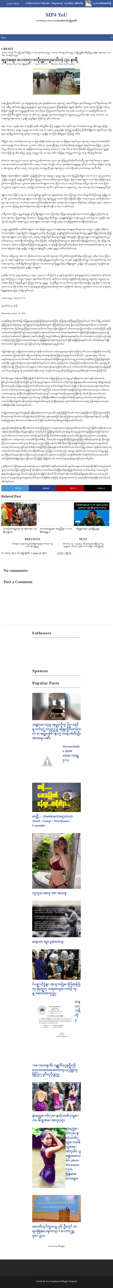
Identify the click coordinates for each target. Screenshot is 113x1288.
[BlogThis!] (61, 553)
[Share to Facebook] (66, 553)
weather (72, 64)
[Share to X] (64, 553)
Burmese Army (57, 64)
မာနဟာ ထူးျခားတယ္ (48, 941)
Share (46, 488)
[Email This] (58, 553)
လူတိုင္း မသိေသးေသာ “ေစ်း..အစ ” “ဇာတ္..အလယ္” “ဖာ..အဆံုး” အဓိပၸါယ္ (36, 3)
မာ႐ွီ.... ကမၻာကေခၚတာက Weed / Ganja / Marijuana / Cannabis (52, 820)
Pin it (73, 488)
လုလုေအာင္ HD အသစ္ (49, 893)
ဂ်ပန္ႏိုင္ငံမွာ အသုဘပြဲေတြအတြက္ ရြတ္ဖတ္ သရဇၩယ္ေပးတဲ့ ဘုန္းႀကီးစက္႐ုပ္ (56, 988)
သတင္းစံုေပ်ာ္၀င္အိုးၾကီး (18, 64)
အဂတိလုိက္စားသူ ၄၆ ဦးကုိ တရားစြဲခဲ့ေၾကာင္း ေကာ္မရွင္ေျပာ (54, 1231)
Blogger (61, 1246)
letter (66, 64)
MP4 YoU (56, 15)
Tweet (18, 488)
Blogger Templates (69, 1281)
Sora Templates (52, 1281)
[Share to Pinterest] (69, 553)
